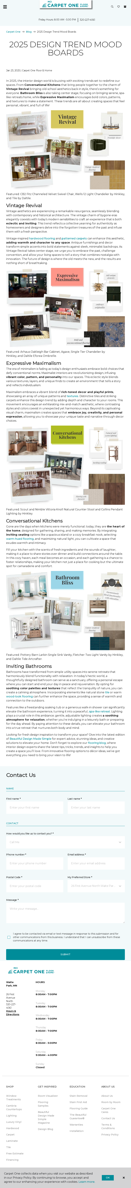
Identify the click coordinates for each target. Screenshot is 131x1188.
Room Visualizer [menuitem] (48, 1095)
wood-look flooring (19, 696)
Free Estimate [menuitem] (15, 1153)
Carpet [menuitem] (10, 1134)
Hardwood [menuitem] (12, 1128)
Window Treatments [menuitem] (13, 1097)
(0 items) (125, 6)
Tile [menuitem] (8, 1147)
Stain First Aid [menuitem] (78, 1102)
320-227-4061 (87, 19)
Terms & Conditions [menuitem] (108, 1126)
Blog (29, 31)
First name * (13, 799)
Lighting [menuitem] (11, 1115)
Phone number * (16, 854)
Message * (12, 900)
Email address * (77, 854)
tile (107, 692)
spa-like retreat (99, 711)
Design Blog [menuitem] (45, 1129)
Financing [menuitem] (12, 1159)
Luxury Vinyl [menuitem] (13, 1121)
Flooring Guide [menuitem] (79, 1108)
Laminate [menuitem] (12, 1140)
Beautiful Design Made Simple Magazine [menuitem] (46, 1117)
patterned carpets (74, 238)
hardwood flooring (42, 238)
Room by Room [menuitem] (110, 1102)
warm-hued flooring (20, 538)
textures (72, 396)
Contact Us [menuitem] (108, 1118)
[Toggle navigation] (5, 7)
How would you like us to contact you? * (30, 833)
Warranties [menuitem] (76, 1124)
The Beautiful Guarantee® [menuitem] (78, 1116)
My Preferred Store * (80, 877)
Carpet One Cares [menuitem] (108, 1110)
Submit (65, 954)
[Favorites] (118, 7)
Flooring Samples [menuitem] (43, 1104)
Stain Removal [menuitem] (78, 1095)
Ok (108, 1177)
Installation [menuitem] (77, 1131)
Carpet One (13, 31)
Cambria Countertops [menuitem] (14, 1107)
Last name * (75, 799)
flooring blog (97, 743)
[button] (112, 7)
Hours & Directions (12, 1013)
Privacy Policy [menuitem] (110, 1134)
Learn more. (86, 1181)
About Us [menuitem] (107, 1095)
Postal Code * (14, 877)
